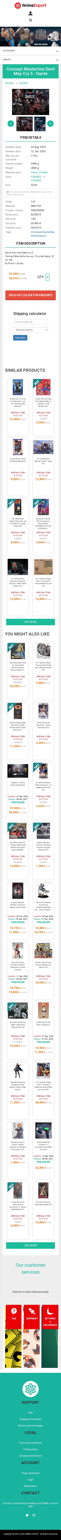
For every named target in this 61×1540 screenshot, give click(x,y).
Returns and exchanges (30, 1425)
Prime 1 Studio (39, 172)
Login (30, 1479)
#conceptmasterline (42, 232)
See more (30, 621)
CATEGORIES (9, 51)
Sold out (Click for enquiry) (31, 295)
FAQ (30, 1412)
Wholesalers (30, 1486)
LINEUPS (7, 59)
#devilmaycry (38, 235)
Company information (30, 1455)
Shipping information (30, 1419)
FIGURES (9, 83)
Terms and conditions (30, 1443)
